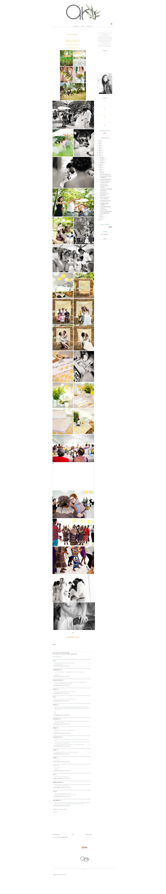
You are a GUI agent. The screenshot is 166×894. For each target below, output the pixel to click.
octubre (101, 160)
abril (101, 170)
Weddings (72, 653)
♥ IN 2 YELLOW (73, 34)
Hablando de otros (58, 653)
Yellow (76, 653)
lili (53, 696)
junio (101, 167)
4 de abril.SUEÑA (103, 209)
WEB (82, 26)
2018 (100, 143)
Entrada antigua (88, 834)
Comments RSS (67, 21)
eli (53, 660)
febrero (101, 216)
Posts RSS (60, 21)
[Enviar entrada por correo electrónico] (68, 652)
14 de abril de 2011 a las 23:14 (61, 778)
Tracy (54, 791)
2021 (100, 140)
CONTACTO (89, 26)
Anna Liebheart (56, 800)
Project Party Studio (57, 680)
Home (54, 21)
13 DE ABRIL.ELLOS (104, 193)
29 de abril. (102, 172)
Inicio (73, 834)
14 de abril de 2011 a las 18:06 (61, 733)
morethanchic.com (56, 669)
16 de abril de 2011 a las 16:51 (61, 796)
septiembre (102, 162)
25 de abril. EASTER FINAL (105, 179)
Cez (54, 774)
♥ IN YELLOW (103, 195)
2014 (100, 150)
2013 (100, 152)
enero (101, 218)
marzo (101, 214)
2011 (100, 155)
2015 (100, 148)
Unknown (55, 689)
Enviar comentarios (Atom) (63, 837)
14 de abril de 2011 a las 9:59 (61, 715)
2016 (100, 147)
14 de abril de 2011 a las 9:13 (61, 700)
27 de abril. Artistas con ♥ (105, 174)
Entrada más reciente (56, 834)
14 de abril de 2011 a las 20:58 (61, 761)
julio (101, 165)
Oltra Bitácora (56, 718)
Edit (74, 21)
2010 (100, 219)
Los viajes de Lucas (57, 737)
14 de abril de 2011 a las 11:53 (61, 724)
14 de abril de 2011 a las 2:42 (61, 676)
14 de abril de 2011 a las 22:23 (61, 770)
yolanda (54, 749)
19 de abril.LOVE (103, 184)
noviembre (102, 159)
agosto (101, 164)
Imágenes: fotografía (66, 653)
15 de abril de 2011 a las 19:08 (61, 787)
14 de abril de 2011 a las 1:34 (61, 666)
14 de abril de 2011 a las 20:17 (61, 753)
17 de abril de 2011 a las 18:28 (61, 805)
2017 (100, 145)
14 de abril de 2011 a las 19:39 (61, 746)
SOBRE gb (76, 26)
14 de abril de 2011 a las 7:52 (61, 685)
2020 (100, 142)
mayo (101, 169)
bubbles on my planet (57, 782)
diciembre (102, 157)
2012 (100, 154)
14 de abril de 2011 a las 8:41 (61, 693)
